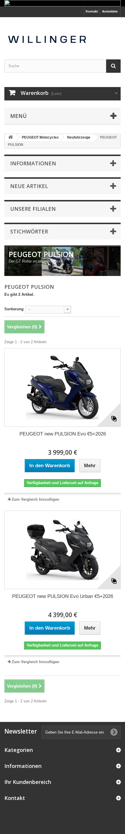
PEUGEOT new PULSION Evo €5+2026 (62, 434)
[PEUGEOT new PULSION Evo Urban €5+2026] (62, 549)
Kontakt (92, 11)
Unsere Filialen (33, 208)
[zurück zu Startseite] (10, 137)
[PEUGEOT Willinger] (62, 33)
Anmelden (110, 11)
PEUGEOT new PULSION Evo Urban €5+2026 (62, 596)
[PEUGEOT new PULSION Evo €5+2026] (62, 387)
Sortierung (14, 309)
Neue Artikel (29, 186)
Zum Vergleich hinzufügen (35, 499)
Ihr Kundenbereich (27, 781)
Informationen (33, 163)
